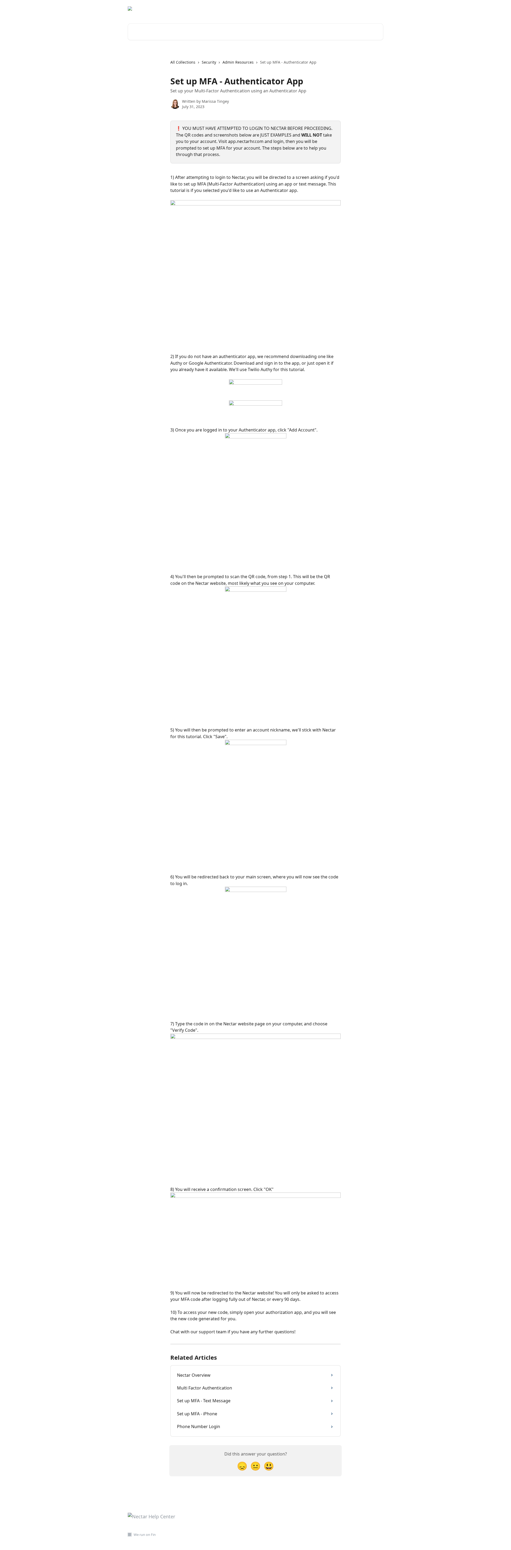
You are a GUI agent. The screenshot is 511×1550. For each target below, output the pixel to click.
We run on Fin (145, 1534)
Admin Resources (238, 62)
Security (209, 62)
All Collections (182, 62)
